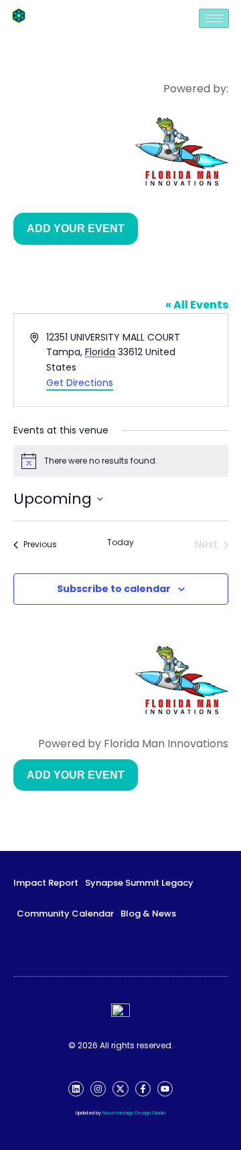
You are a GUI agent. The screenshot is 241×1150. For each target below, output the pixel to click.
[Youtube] (165, 1088)
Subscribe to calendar (114, 588)
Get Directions (79, 382)
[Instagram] (98, 1088)
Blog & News (148, 913)
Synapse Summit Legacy (139, 882)
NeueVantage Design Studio (133, 1113)
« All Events (196, 304)
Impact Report (45, 882)
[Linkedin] (76, 1088)
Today (120, 542)
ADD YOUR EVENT (76, 228)
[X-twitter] (120, 1088)
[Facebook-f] (143, 1088)
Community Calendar (65, 913)
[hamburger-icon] (214, 18)
